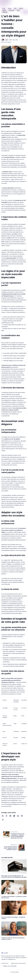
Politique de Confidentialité (9, 966)
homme (20, 8)
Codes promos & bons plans (18, 963)
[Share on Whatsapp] (14, 816)
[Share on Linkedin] (18, 816)
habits (18, 10)
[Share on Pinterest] (10, 816)
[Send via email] (21, 816)
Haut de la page (14, 972)
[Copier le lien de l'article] (2, 819)
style (15, 8)
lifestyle (9, 8)
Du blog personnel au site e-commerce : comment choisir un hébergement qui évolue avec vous (17, 836)
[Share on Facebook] (6, 816)
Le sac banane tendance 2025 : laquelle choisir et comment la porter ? (10, 848)
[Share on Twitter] (2, 816)
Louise (6, 40)
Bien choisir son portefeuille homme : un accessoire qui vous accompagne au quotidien (14, 876)
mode (4, 8)
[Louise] (2, 39)
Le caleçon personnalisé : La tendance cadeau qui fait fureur (14, 897)
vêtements (5, 12)
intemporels (11, 10)
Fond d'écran (4, 963)
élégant (4, 10)
